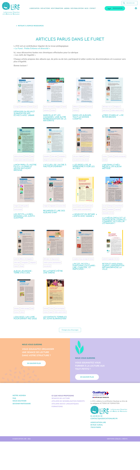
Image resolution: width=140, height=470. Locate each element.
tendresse (30, 160)
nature (22, 312)
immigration (62, 156)
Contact (92, 8)
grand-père (89, 206)
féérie (104, 209)
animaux (16, 308)
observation (106, 213)
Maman (46, 312)
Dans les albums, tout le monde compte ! (82, 117)
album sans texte (48, 107)
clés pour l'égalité (78, 156)
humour (16, 312)
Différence (76, 107)
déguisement (55, 259)
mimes (91, 259)
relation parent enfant (117, 110)
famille (31, 107)
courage (16, 107)
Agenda (66, 8)
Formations (57, 406)
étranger (110, 206)
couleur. (105, 156)
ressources (117, 8)
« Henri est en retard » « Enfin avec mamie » (85, 215)
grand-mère (81, 206)
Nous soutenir (19, 401)
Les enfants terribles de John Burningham (55, 318)
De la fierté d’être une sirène (53, 272)
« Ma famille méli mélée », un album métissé (111, 166)
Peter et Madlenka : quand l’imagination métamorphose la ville (113, 266)
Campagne (58, 107)
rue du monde (18, 209)
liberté (64, 107)
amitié (16, 259)
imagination (53, 206)
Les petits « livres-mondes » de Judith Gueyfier (24, 216)
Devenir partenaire (22, 404)
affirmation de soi (107, 107)
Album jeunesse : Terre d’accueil (23, 272)
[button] (70, 330)
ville (112, 213)
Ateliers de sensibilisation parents (68, 401)
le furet (87, 156)
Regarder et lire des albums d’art (54, 212)
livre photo (76, 160)
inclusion (89, 107)
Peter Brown (106, 110)
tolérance (75, 110)
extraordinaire (118, 206)
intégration (33, 262)
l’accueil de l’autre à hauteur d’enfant (54, 166)
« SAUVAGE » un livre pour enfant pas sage (25, 318)
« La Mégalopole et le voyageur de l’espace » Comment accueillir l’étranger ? (114, 220)
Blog (86, 8)
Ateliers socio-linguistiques (65, 404)
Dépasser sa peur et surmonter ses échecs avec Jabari (24, 113)
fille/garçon (117, 107)
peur (35, 107)
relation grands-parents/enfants (81, 209)
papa (32, 156)
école (74, 206)
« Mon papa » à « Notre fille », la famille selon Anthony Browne (25, 167)
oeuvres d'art (61, 206)
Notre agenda (19, 395)
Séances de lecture (61, 398)
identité (105, 160)
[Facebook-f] (136, 8)
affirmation (47, 259)
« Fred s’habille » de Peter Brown (112, 116)
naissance (46, 110)
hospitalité (110, 209)
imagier (16, 206)
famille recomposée (120, 156)
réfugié (21, 266)
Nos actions (45, 8)
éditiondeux (23, 107)
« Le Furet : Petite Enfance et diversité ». (32, 48)
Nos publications (77, 8)
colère (51, 308)
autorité (46, 308)
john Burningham (59, 308)
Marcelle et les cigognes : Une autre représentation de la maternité (54, 118)
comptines (76, 259)
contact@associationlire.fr (103, 418)
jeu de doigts (84, 259)
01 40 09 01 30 (96, 416)
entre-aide (54, 156)
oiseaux (53, 110)
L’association (34, 8)
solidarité (52, 160)
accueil (105, 206)
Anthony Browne (18, 156)
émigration (47, 156)
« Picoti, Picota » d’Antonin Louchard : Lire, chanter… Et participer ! (84, 266)
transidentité (47, 266)
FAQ (14, 398)
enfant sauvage (25, 308)
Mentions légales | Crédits (117, 439)
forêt (32, 308)
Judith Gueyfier (24, 206)
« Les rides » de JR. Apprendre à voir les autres (84, 166)
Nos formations (57, 8)
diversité (82, 107)
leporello (117, 209)
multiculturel (84, 160)
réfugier (46, 160)
